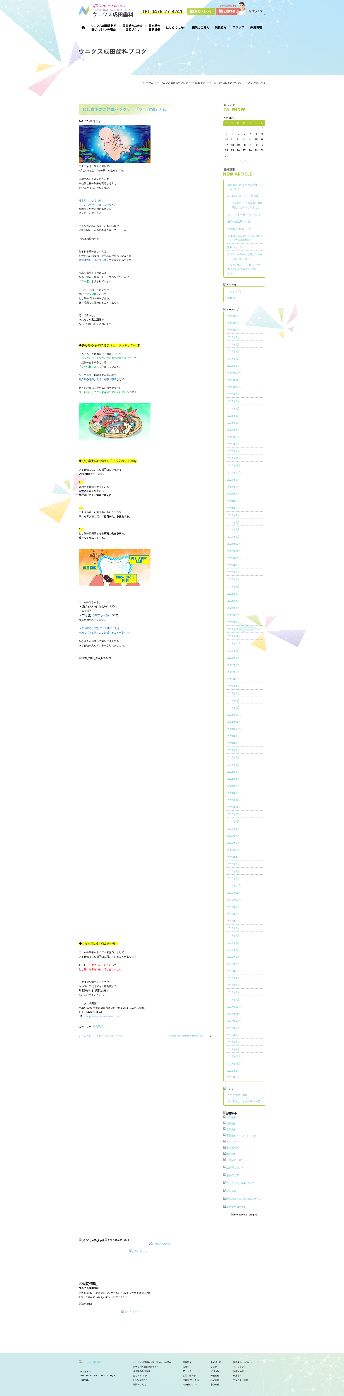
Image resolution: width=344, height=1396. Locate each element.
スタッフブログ (236, 291)
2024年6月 (233, 501)
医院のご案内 (200, 27)
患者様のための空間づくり (133, 27)
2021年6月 (233, 757)
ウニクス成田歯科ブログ (174, 82)
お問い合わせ (189, 1375)
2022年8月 (233, 657)
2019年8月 (233, 914)
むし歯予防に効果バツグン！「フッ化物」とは (124, 109)
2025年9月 (233, 394)
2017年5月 (233, 1049)
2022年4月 (233, 686)
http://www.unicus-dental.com (103, 1016)
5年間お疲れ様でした (239, 228)
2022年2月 (233, 700)
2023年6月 (233, 586)
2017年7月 (233, 1042)
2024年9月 (233, 479)
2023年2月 (233, 615)
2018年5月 (233, 971)
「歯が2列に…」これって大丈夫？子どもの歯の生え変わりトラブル (244, 269)
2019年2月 (233, 956)
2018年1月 (233, 999)
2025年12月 (234, 372)
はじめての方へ (176, 27)
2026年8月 (233, 316)
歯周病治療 (238, 1371)
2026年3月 (233, 351)
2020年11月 (234, 807)
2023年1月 (233, 622)
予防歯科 (215, 1384)
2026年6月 (233, 330)
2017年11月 (234, 1013)
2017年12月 (234, 1006)
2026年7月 (233, 323)
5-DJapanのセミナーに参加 (243, 195)
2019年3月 (233, 949)
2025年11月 (234, 380)
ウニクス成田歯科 (237, 1095)
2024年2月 (233, 529)
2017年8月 (233, 1035)
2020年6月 (233, 842)
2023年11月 (234, 550)
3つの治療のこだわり (143, 1380)
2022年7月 (233, 664)
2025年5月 (233, 422)
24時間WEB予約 (191, 1380)
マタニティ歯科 (240, 1380)
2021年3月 (233, 778)
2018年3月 (233, 985)
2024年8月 (233, 486)
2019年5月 (233, 935)
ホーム (83, 27)
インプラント (239, 1367)
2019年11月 (234, 892)
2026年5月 (233, 337)
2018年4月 (233, 978)
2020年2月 (233, 871)
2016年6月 (233, 1077)
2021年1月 (233, 793)
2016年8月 (233, 1070)
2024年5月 (233, 508)
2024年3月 (233, 522)
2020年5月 (233, 849)
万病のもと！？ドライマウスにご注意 (102, 1036)
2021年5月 (233, 764)
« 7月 (243, 160)
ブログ (214, 1367)
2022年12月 (234, 629)
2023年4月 (233, 600)
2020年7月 (233, 835)
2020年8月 (233, 828)
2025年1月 (233, 451)
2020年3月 (233, 864)
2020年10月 (234, 814)
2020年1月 (233, 878)
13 (244, 139)
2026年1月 (233, 365)
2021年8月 (233, 743)
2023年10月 (234, 558)
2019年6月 (233, 928)
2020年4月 (233, 857)
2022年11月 (234, 636)
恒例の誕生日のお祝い (239, 221)
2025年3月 (233, 437)
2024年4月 (233, 515)
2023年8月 (233, 572)
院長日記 (200, 82)
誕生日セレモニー (237, 247)
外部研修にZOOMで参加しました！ (189, 1036)
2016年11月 (234, 1063)
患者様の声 (216, 1362)
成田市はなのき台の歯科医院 (243, 1101)
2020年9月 (233, 821)
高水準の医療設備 (154, 27)
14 (250, 139)
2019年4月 (233, 942)
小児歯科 (215, 1380)
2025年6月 (233, 415)
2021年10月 (234, 729)
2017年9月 (233, 1028)
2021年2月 (233, 785)
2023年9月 (233, 565)
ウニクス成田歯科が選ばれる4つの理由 (104, 27)
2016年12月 (234, 1056)
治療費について (190, 1384)
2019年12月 (234, 885)
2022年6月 (233, 671)
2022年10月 (234, 643)
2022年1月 (233, 707)
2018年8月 (233, 963)
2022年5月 (233, 679)
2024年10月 (234, 472)
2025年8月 (233, 401)
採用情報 (256, 27)
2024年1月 (233, 536)
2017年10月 (234, 1020)
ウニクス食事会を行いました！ (244, 214)
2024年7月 (233, 493)
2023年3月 (233, 607)
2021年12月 (234, 714)
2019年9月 (233, 907)
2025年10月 (234, 387)
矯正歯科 (237, 1375)
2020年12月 (234, 800)
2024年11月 (234, 465)
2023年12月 (234, 543)
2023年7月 (233, 579)
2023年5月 (233, 593)
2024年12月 (234, 458)
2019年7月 (233, 921)
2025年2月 (233, 444)
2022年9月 (233, 650)
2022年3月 (233, 693)
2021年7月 (233, 750)
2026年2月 (233, 358)
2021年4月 (233, 771)
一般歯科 (215, 1375)
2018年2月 (233, 992)
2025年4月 (233, 429)
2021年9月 (233, 736)
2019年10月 (234, 899)
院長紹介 (221, 27)
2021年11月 (234, 721)
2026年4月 (233, 344)
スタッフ (238, 27)
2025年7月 (233, 408)
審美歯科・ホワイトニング (246, 1362)
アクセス (187, 1371)
